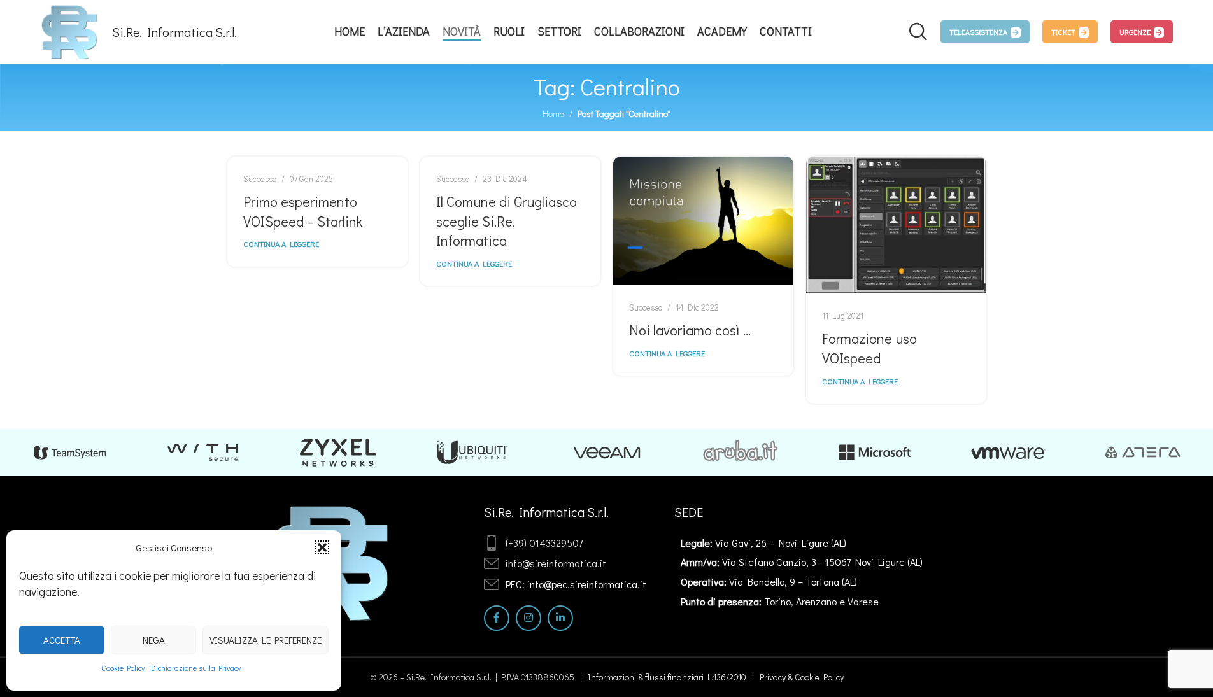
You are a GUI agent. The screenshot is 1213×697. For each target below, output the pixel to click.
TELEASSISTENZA (978, 32)
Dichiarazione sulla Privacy (196, 668)
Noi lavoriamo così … (690, 330)
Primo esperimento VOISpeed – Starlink (302, 211)
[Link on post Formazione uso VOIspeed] (896, 225)
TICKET (1063, 32)
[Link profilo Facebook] (496, 618)
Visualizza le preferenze (265, 639)
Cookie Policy (123, 668)
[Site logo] (69, 30)
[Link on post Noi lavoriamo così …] (703, 221)
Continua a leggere (281, 244)
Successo (259, 179)
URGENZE (1135, 32)
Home (553, 114)
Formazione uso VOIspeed (869, 348)
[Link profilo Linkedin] (560, 618)
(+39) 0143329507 (544, 542)
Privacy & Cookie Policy (802, 677)
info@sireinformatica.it (556, 563)
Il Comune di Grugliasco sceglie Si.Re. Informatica (506, 221)
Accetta (61, 639)
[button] (322, 547)
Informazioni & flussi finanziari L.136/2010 (667, 677)
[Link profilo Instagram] (528, 618)
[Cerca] (918, 32)
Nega (154, 639)
